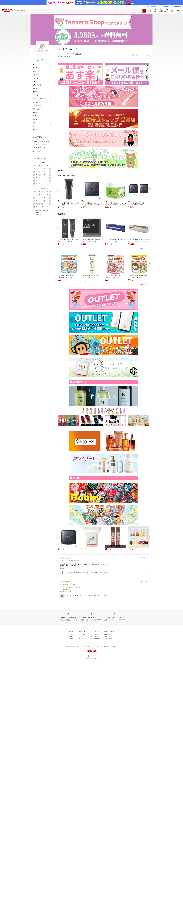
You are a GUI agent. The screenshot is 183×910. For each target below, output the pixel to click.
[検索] (144, 11)
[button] (176, 7)
